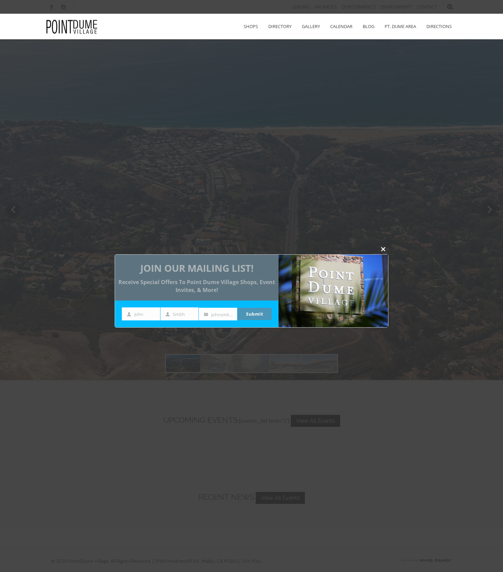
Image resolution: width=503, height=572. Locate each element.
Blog (368, 26)
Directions (439, 26)
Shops (251, 26)
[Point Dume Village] (72, 26)
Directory (280, 26)
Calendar (341, 26)
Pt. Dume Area (400, 26)
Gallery (311, 26)
